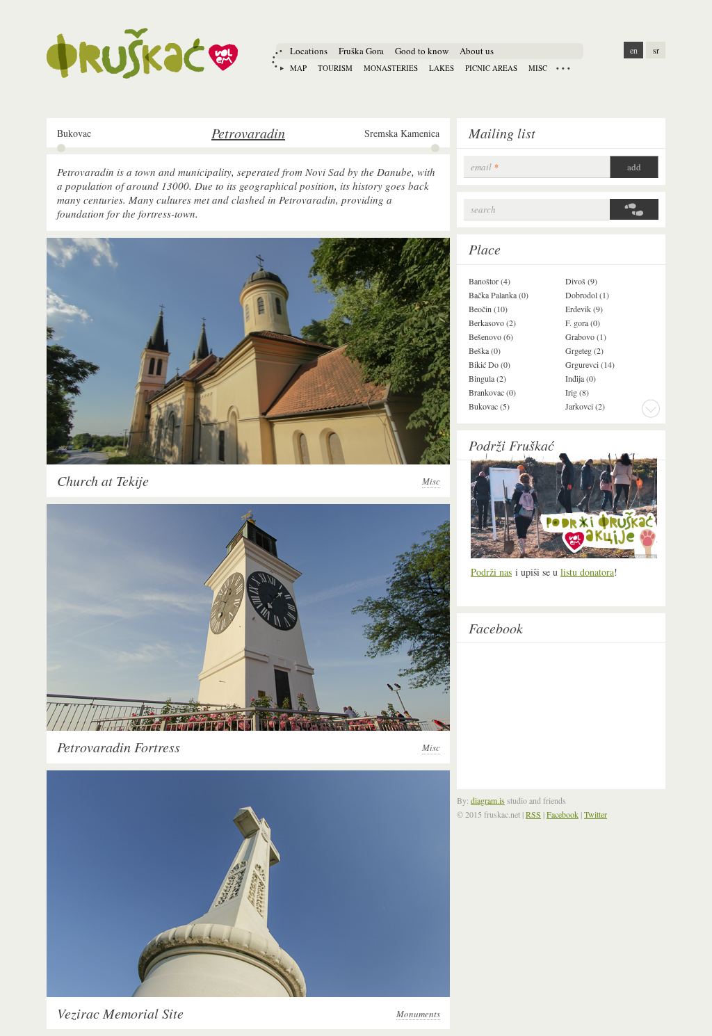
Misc (537, 68)
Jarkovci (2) (585, 406)
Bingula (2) (487, 378)
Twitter (595, 814)
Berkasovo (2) (492, 322)
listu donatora (587, 571)
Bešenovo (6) (491, 336)
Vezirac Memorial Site (120, 1013)
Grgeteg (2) (584, 350)
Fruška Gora (361, 50)
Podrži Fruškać (511, 445)
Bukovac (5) (489, 406)
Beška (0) (485, 350)
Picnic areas (491, 68)
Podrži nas (491, 571)
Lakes (441, 68)
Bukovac (74, 134)
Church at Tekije (103, 480)
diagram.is (488, 800)
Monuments (418, 1014)
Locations (308, 50)
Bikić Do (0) (489, 364)
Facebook (496, 628)
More (651, 408)
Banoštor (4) (489, 280)
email (485, 167)
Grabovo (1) (585, 336)
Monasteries (391, 68)
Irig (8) (577, 392)
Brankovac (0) (492, 392)
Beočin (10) (488, 308)
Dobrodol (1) (587, 294)
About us (477, 50)
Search (483, 210)
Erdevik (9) (584, 308)
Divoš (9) (581, 280)
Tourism (335, 68)
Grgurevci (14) (590, 364)
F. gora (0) (582, 322)
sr (656, 50)
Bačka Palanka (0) (498, 294)
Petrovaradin (248, 133)
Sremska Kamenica (401, 134)
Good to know (421, 50)
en (634, 50)
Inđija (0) (580, 378)
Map (298, 68)
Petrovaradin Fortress (118, 747)
